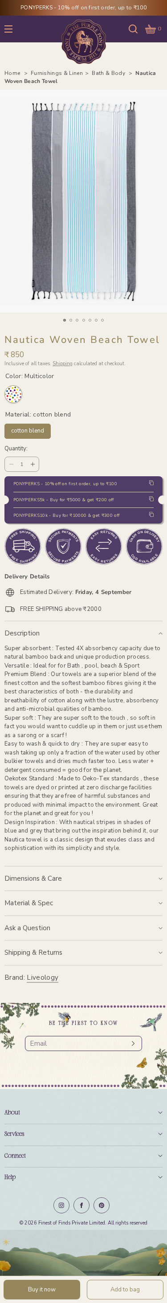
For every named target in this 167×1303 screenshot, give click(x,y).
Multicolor (13, 394)
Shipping (63, 363)
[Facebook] (81, 1205)
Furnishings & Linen (57, 73)
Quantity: (16, 449)
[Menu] (15, 29)
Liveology (42, 977)
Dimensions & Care (33, 878)
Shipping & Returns (33, 952)
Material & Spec (28, 903)
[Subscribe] (131, 1043)
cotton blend (28, 429)
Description (22, 633)
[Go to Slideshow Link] (83, 1266)
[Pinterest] (101, 1205)
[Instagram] (61, 1205)
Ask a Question (27, 928)
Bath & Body (109, 73)
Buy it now (42, 1290)
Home (13, 73)
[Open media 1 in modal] (83, 201)
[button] (133, 29)
